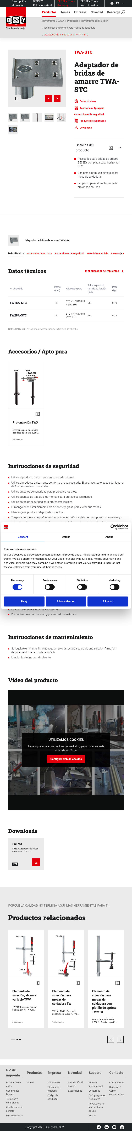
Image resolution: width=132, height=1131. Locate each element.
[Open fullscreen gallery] (17, 98)
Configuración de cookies (66, 759)
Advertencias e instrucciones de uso (96, 1107)
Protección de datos (13, 1084)
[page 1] (13, 1039)
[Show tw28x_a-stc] (37, 117)
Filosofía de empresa (53, 1089)
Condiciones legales (12, 1092)
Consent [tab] (23, 536)
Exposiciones (75, 1090)
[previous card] (110, 1039)
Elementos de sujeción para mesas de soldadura (69, 27)
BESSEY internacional (96, 1084)
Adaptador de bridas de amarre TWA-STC (66, 34)
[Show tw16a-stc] (25, 117)
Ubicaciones (53, 1082)
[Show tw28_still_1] (49, 117)
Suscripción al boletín (75, 1084)
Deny (24, 601)
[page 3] (20, 1039)
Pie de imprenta (14, 1115)
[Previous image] (48, 98)
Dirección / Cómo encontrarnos (116, 1091)
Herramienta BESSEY (53, 20)
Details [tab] (66, 536)
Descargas (94, 1090)
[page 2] (17, 1039)
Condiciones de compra (14, 1109)
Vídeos (30, 1082)
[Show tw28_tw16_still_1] (61, 117)
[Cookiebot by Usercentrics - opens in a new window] (113, 527)
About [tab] (109, 536)
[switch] (50, 587)
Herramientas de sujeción (94, 20)
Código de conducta (52, 1097)
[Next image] (57, 98)
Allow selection (66, 601)
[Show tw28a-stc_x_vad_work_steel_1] (13, 129)
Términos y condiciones (12, 1101)
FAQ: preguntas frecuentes (97, 1097)
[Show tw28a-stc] (13, 117)
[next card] (120, 1039)
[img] (37, 78)
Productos (72, 20)
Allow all (108, 601)
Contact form (116, 1082)
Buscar (92, 1115)
